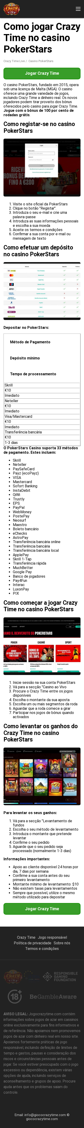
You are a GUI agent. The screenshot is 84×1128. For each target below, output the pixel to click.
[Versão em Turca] (67, 68)
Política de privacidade (32, 943)
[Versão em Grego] (57, 68)
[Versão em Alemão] (47, 68)
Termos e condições (42, 948)
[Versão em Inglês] (7, 68)
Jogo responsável (52, 937)
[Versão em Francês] (17, 68)
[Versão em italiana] (37, 68)
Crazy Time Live (14, 61)
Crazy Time (26, 937)
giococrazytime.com (42, 1119)
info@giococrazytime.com (45, 1115)
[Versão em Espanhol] (27, 68)
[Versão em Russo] (77, 68)
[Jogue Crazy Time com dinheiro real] (12, 9)
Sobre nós (62, 943)
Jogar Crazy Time (42, 908)
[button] (78, 9)
